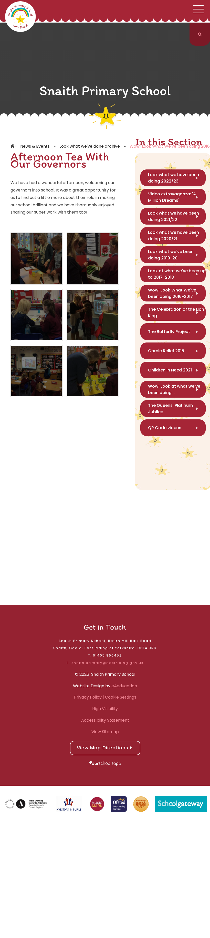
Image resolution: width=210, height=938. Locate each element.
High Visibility (105, 709)
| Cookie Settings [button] (119, 697)
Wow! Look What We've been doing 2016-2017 (172, 293)
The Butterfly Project (169, 332)
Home (13, 138)
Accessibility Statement (105, 720)
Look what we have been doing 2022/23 (173, 178)
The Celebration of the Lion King (176, 312)
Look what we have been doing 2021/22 (173, 216)
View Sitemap (105, 732)
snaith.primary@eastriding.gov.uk (107, 662)
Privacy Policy (88, 697)
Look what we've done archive (89, 146)
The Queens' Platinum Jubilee (170, 408)
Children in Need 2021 (170, 370)
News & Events (35, 146)
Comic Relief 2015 (166, 351)
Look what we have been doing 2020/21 (173, 235)
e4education (124, 686)
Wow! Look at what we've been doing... (174, 389)
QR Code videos (164, 428)
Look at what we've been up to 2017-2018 (177, 274)
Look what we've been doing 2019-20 (171, 255)
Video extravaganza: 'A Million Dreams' (172, 197)
